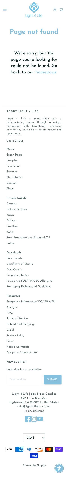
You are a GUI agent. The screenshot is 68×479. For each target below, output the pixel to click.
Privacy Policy (15, 335)
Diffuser (12, 220)
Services (12, 171)
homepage (46, 72)
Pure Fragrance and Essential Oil (28, 237)
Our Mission (14, 177)
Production (13, 166)
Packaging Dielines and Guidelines (29, 286)
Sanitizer (12, 226)
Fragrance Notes (18, 275)
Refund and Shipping (20, 324)
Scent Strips (14, 154)
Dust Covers (14, 269)
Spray (10, 215)
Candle (11, 203)
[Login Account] (55, 9)
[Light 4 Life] (34, 9)
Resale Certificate (18, 347)
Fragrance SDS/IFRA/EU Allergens (29, 281)
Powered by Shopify (34, 465)
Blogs (10, 188)
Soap (10, 232)
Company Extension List (22, 352)
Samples (12, 160)
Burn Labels (14, 258)
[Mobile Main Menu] (5, 9)
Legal (10, 330)
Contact (11, 183)
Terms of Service (17, 318)
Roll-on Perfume (17, 209)
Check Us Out (15, 141)
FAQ (10, 313)
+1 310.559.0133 (34, 410)
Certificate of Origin (20, 264)
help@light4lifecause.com (34, 406)
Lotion (11, 243)
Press (10, 341)
